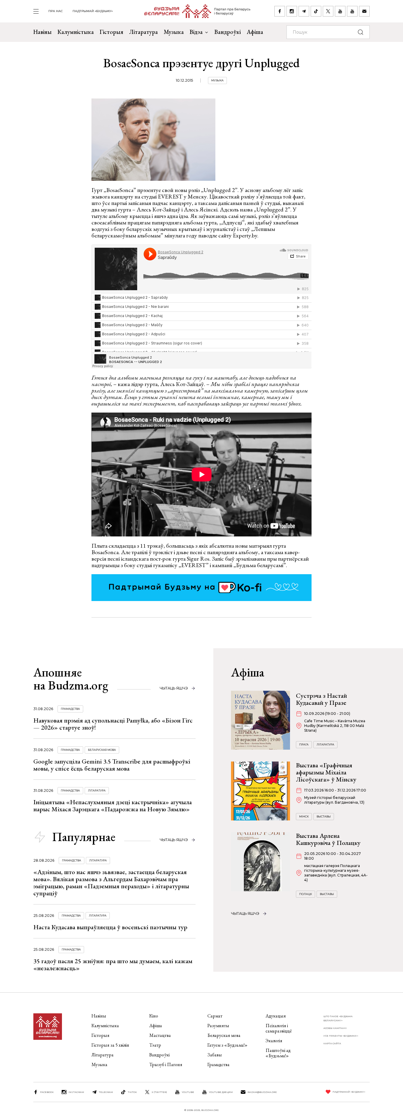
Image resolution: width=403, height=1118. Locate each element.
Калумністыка (76, 32)
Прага (304, 744)
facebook (47, 1092)
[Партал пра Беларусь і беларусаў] (193, 11)
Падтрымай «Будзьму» (93, 11)
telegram (106, 1092)
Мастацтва (160, 1035)
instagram (76, 1092)
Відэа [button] (196, 32)
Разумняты (218, 1025)
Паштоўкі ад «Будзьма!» (278, 1053)
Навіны (42, 32)
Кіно (153, 1016)
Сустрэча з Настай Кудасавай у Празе (321, 699)
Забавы (214, 1055)
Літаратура (143, 32)
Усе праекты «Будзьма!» (340, 1035)
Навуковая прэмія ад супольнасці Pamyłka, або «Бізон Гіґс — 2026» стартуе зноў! (113, 724)
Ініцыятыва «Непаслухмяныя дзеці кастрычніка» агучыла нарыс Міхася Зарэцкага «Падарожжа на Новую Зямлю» (112, 805)
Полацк (305, 894)
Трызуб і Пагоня (165, 1064)
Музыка (174, 32)
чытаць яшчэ (174, 688)
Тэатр (155, 1045)
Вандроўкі (227, 32)
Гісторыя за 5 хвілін (110, 1045)
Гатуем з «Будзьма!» (227, 1045)
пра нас (55, 11)
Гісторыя (111, 32)
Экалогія (274, 1040)
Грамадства (70, 708)
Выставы (324, 816)
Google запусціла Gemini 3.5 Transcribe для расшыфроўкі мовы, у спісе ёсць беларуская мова (111, 765)
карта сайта (332, 1043)
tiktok (132, 1092)
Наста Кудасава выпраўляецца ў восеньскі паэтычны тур (110, 927)
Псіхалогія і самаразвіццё (279, 1028)
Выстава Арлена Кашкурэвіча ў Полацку (328, 839)
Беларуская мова (102, 749)
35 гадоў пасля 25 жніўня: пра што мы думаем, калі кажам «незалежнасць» (112, 964)
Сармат (214, 1016)
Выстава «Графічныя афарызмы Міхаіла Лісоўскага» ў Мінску (326, 772)
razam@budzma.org (262, 1092)
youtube (188, 1092)
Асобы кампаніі (335, 1028)
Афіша (255, 32)
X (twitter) (159, 1092)
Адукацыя (276, 1016)
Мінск (304, 816)
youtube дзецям (221, 1092)
